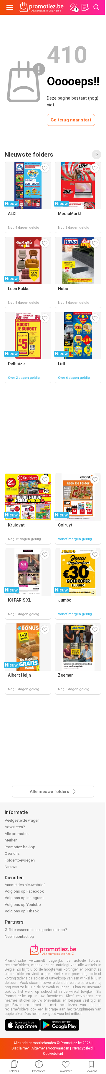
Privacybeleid (82, 1048)
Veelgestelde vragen (22, 820)
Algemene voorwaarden (50, 1048)
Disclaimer (20, 1048)
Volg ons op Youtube (23, 904)
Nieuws (11, 867)
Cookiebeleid (53, 1054)
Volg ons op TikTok (22, 911)
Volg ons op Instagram (24, 898)
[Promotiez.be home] (41, 7)
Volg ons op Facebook (24, 891)
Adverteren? (15, 827)
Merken (11, 840)
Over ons (12, 853)
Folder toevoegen (20, 860)
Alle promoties (17, 833)
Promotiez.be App (20, 847)
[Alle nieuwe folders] (96, 154)
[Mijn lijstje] (85, 7)
